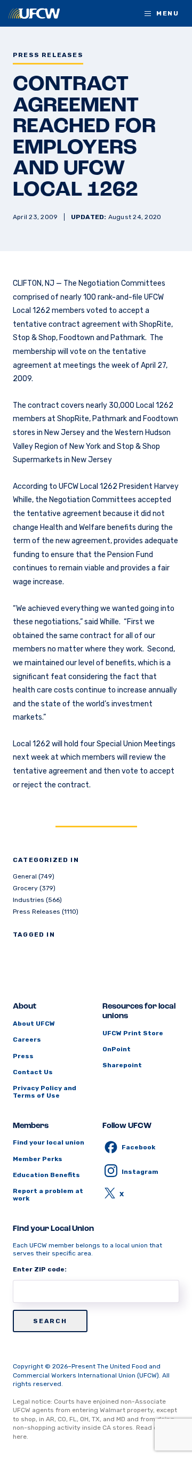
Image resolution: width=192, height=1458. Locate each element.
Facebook (138, 1147)
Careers (27, 1039)
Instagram (140, 1171)
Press (23, 1056)
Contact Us (33, 1072)
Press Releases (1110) (45, 911)
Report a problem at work (48, 1194)
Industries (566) (37, 900)
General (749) (33, 876)
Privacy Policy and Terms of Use (44, 1091)
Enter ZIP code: (40, 1269)
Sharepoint (122, 1065)
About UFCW (34, 1023)
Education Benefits (46, 1175)
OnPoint (116, 1049)
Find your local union (48, 1142)
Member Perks (37, 1159)
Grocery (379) (34, 888)
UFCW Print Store (132, 1033)
